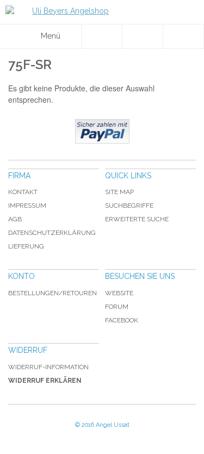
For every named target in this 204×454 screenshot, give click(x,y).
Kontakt (23, 192)
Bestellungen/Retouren (52, 293)
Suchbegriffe (129, 205)
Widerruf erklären (45, 380)
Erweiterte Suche (137, 219)
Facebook (121, 320)
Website (119, 293)
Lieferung (26, 246)
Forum (116, 306)
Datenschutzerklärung (52, 233)
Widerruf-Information (48, 367)
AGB (15, 219)
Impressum (27, 205)
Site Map (119, 192)
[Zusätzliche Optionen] (102, 131)
